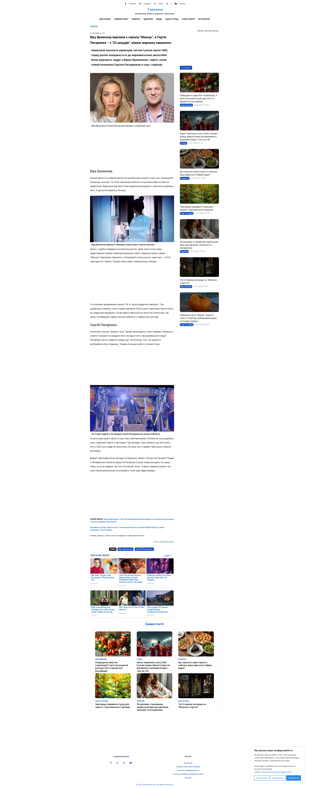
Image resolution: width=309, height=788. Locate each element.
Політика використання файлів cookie (276, 772)
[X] (167, 4)
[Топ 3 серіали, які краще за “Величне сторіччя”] (199, 267)
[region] (277, 764)
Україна (184, 251)
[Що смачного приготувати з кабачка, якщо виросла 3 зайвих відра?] (199, 159)
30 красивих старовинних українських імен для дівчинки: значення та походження (199, 245)
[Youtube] (176, 4)
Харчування (186, 105)
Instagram (147, 4)
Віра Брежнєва (125, 549)
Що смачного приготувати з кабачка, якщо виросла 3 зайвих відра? (195, 665)
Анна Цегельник (211, 31)
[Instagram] (140, 4)
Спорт (183, 143)
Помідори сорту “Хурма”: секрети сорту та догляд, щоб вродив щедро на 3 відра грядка (198, 318)
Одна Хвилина (138, 535)
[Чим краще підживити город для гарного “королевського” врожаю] (199, 194)
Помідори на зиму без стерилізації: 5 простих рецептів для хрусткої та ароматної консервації (198, 98)
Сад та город (187, 213)
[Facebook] (125, 4)
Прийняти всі (293, 778)
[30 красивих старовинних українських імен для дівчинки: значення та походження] (199, 229)
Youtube (182, 4)
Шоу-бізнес (186, 286)
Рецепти (185, 178)
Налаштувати (261, 778)
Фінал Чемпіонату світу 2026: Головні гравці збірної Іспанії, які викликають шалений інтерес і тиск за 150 (198, 136)
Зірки (94, 26)
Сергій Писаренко (144, 549)
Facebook (132, 4)
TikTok (160, 4)
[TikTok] (155, 4)
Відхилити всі (277, 778)
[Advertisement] (132, 148)
